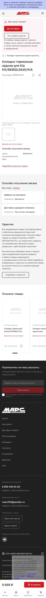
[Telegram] (26, 78)
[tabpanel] (15, 324)
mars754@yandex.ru (13, 502)
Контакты (6, 448)
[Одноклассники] (34, 78)
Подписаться (23, 390)
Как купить (7, 424)
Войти (16, 595)
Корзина (41, 595)
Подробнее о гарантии (15, 275)
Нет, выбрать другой (16, 36)
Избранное (28, 595)
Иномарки (6, 442)
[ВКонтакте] (30, 78)
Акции (5, 418)
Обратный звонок (12, 518)
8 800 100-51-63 (11, 486)
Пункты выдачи (9, 436)
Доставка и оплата (10, 430)
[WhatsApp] (38, 78)
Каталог (5, 595)
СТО (4, 466)
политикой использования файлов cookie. (25, 576)
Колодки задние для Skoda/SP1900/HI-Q (13, 329)
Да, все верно (13, 28)
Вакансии (6, 460)
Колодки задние (11, 325)
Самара (16, 188)
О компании (7, 454)
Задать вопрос (10, 526)
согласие (12, 394)
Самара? (22, 22)
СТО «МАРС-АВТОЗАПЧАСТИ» (19, 554)
